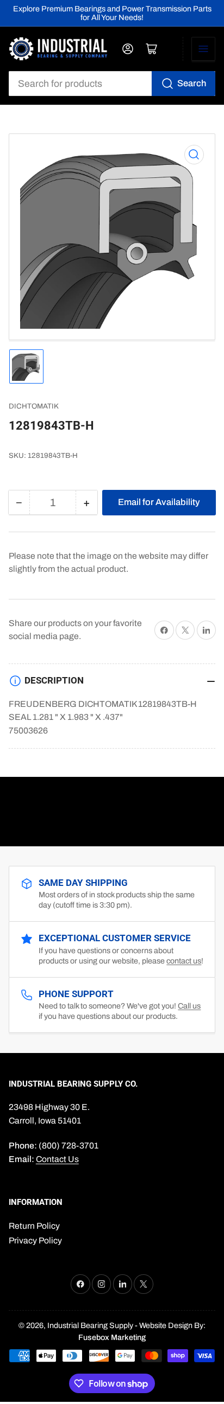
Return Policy (34, 1225)
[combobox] (112, 83)
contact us (183, 960)
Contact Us (57, 1159)
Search (191, 83)
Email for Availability (159, 502)
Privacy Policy (35, 1240)
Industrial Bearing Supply (90, 1325)
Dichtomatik (34, 406)
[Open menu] (203, 49)
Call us (189, 1005)
